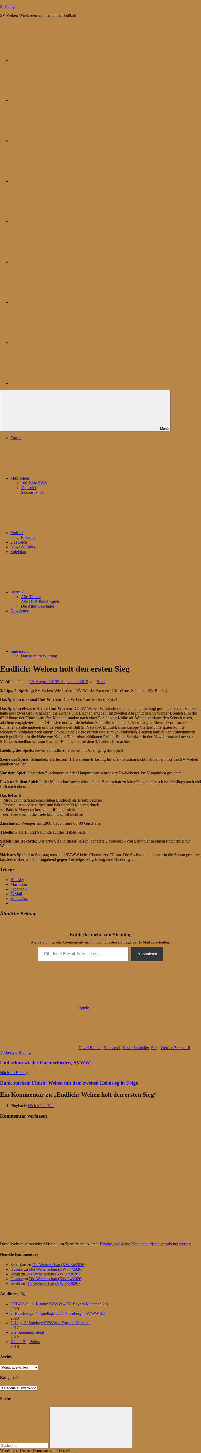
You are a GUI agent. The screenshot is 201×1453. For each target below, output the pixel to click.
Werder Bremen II (175, 1047)
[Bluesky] (49, 60)
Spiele (84, 1007)
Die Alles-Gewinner (37, 606)
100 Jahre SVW (34, 483)
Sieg (154, 1047)
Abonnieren (147, 954)
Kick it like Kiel (41, 1105)
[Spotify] (49, 342)
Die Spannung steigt (27, 1332)
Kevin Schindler (135, 1047)
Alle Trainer (31, 596)
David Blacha (90, 1047)
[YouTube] (49, 383)
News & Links (22, 547)
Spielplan (18, 551)
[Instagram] (49, 221)
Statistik (17, 592)
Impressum (19, 651)
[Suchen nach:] (24, 1445)
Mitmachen (19, 478)
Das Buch (18, 542)
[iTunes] (49, 302)
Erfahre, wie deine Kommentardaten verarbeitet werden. (146, 1244)
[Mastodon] (49, 100)
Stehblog (7, 6)
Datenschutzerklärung (39, 656)
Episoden (28, 537)
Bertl (101, 681)
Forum (15, 438)
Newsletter (19, 611)
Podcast (16, 532)
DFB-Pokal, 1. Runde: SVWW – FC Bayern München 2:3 (59, 1304)
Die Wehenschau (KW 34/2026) (59, 1264)
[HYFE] (49, 181)
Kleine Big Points (25, 1341)
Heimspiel (111, 1047)
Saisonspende (32, 492)
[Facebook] (49, 262)
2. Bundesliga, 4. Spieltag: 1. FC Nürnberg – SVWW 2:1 (57, 1313)
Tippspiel (28, 487)
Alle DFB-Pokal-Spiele (40, 601)
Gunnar (16, 1269)
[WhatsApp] (49, 140)
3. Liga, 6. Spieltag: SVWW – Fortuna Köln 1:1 (50, 1323)
